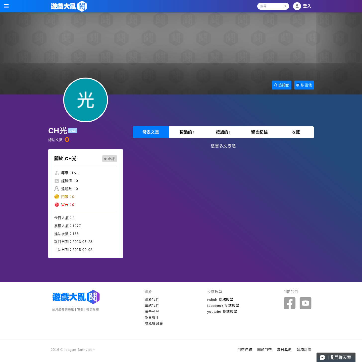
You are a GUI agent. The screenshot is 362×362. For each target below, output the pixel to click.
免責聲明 (152, 317)
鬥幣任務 (245, 350)
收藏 (296, 132)
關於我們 (152, 300)
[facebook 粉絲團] (290, 303)
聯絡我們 (152, 306)
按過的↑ (187, 132)
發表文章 (151, 132)
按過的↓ (223, 132)
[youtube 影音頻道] (305, 303)
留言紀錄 (259, 132)
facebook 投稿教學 (223, 306)
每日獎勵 (284, 350)
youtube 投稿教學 (222, 312)
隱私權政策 (154, 323)
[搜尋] (285, 6)
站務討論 (304, 350)
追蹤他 (283, 85)
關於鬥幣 (264, 350)
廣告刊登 (152, 312)
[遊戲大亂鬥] (69, 6)
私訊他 (306, 85)
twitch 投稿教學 (220, 300)
